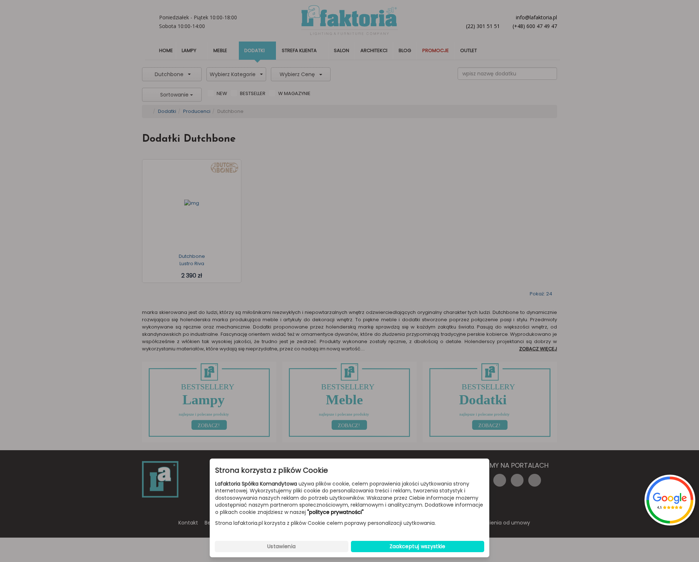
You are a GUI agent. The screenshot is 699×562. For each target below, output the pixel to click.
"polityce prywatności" (335, 512)
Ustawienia (281, 546)
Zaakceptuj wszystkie (418, 546)
